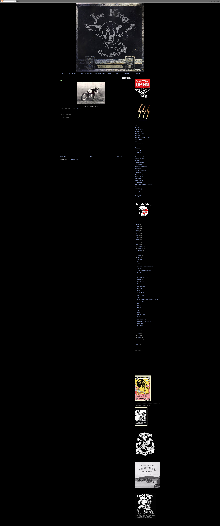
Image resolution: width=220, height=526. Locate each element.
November (140, 248)
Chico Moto (137, 145)
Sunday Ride (140, 328)
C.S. (138, 261)
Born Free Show (139, 176)
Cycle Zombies (138, 139)
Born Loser (137, 135)
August (140, 255)
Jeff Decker (137, 160)
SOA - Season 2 (141, 295)
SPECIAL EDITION (100, 73)
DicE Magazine (138, 131)
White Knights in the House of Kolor (143, 156)
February (140, 339)
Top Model (139, 259)
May (139, 333)
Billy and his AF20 (141, 319)
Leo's (138, 312)
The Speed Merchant (140, 151)
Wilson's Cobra (141, 314)
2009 (137, 244)
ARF (138, 264)
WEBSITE (118, 73)
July (139, 257)
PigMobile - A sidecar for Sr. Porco (145, 321)
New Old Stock (141, 325)
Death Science (138, 168)
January (140, 342)
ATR (136, 141)
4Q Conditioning (138, 129)
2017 (137, 226)
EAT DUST (137, 149)
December (140, 246)
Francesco (140, 323)
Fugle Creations (138, 164)
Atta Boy (139, 288)
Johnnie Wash (138, 194)
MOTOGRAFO (138, 182)
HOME (63, 73)
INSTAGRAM (137, 73)
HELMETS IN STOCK (86, 73)
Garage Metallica (139, 180)
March (139, 337)
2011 (137, 239)
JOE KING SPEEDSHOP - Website (143, 184)
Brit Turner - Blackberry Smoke (145, 266)
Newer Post (63, 156)
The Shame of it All (139, 190)
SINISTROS (127, 73)
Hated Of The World (139, 158)
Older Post (119, 156)
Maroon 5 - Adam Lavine (143, 277)
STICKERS (140, 268)
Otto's (138, 317)
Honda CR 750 (138, 188)
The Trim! (139, 310)
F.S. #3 (139, 308)
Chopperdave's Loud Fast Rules (142, 137)
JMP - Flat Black (141, 293)
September (141, 253)
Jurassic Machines (139, 162)
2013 (137, 235)
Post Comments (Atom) (73, 159)
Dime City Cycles (139, 174)
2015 (137, 231)
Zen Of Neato (138, 153)
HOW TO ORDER (73, 73)
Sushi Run (139, 290)
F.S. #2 (139, 305)
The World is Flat (139, 143)
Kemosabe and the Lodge (141, 166)
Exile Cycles (138, 192)
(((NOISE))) (137, 147)
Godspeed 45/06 (139, 178)
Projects (139, 284)
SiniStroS (137, 127)
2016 (137, 228)
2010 (137, 242)
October (140, 250)
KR (61, 80)
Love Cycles (138, 172)
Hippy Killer (137, 154)
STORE (110, 73)
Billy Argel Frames (139, 196)
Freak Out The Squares (140, 170)
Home (91, 156)
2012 (137, 237)
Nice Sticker (140, 279)
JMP (138, 297)
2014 (137, 233)
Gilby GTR (137, 186)
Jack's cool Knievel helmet (144, 270)
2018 (137, 224)
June (139, 331)
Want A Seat (140, 281)
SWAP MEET (140, 275)
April (139, 335)
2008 (137, 344)
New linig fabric (141, 286)
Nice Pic (139, 272)
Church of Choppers (139, 133)
